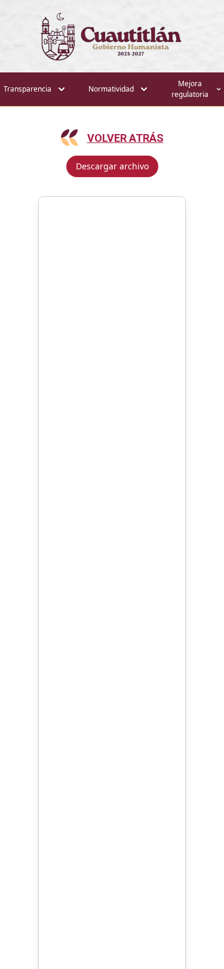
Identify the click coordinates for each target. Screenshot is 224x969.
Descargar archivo (112, 166)
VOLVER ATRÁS (125, 138)
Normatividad (111, 89)
